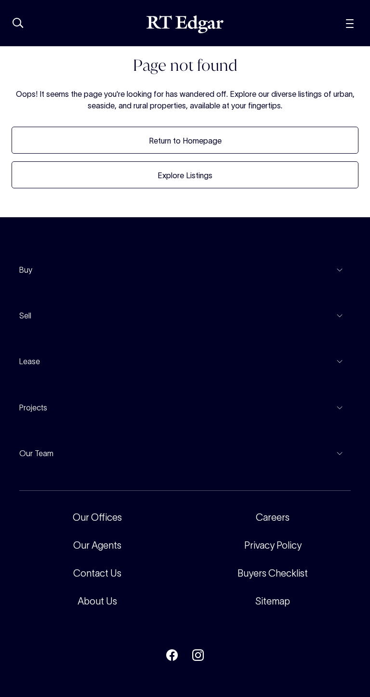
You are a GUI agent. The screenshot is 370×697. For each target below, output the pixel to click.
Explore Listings (185, 175)
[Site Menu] (350, 22)
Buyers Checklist (273, 573)
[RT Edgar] (185, 24)
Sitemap (272, 601)
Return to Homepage (185, 140)
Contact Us (97, 573)
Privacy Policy (273, 545)
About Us (97, 601)
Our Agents (97, 545)
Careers (273, 517)
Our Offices (97, 517)
